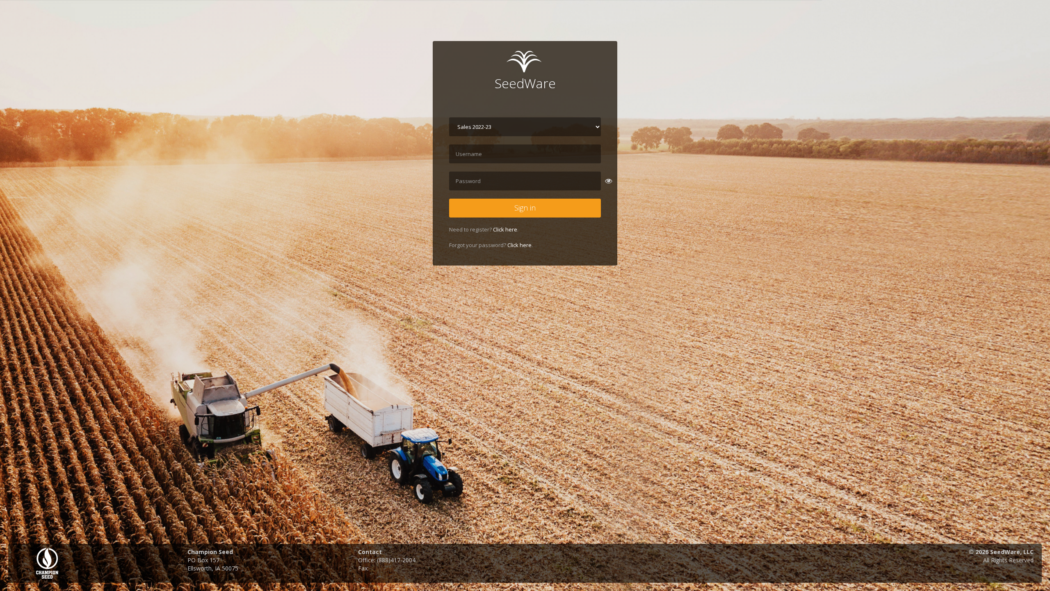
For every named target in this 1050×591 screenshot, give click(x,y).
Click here (505, 229)
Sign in (525, 208)
